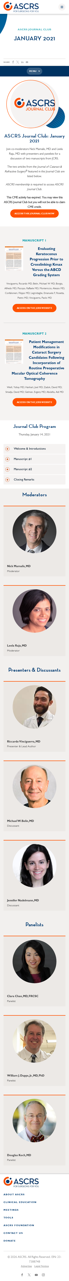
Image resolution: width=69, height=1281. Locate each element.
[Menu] (61, 7)
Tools (8, 1218)
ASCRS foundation (19, 1225)
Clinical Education (20, 1202)
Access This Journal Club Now (34, 214)
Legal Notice (41, 1266)
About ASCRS (14, 1194)
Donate (10, 1241)
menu (33, 71)
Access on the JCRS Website (34, 308)
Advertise (26, 1266)
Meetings (11, 1210)
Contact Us (13, 1233)
